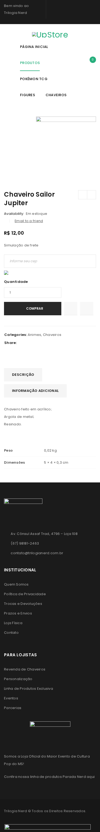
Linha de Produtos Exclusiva (28, 688)
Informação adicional (35, 390)
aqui (91, 776)
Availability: (14, 213)
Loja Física (13, 622)
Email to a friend (29, 221)
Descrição (23, 374)
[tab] (23, 374)
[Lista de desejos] (70, 308)
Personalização (18, 678)
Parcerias (12, 707)
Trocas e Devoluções (23, 603)
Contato (11, 632)
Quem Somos (16, 584)
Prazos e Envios (18, 613)
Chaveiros (52, 334)
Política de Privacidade (25, 594)
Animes (34, 334)
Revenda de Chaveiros (24, 669)
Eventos (11, 698)
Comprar (34, 308)
